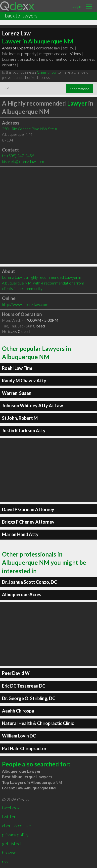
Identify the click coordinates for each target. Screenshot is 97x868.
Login (76, 6)
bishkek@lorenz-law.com (23, 161)
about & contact (17, 825)
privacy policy (15, 834)
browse (9, 852)
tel (18, 155)
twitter (9, 816)
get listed (11, 843)
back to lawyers (21, 15)
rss (5, 861)
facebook (11, 807)
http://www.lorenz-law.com (25, 304)
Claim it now (46, 72)
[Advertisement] (48, 215)
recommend (80, 89)
